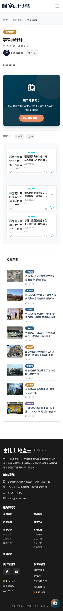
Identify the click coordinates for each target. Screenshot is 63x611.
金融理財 (7, 538)
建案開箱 (7, 542)
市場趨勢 (37, 514)
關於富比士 (39, 570)
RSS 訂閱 (40, 592)
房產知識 (37, 546)
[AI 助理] (55, 603)
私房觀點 (37, 534)
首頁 (5, 20)
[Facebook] (6, 571)
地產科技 (37, 538)
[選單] (57, 6)
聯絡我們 (37, 575)
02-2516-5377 (14, 492)
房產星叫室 (9, 586)
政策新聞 (7, 521)
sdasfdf (19, 136)
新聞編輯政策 (40, 581)
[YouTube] (16, 571)
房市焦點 (17, 20)
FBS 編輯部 (17, 52)
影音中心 (37, 542)
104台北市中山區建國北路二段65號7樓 (27, 487)
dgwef (30, 136)
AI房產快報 (8, 590)
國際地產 (37, 521)
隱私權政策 (39, 586)
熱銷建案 (7, 553)
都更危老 (7, 534)
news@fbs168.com (17, 498)
